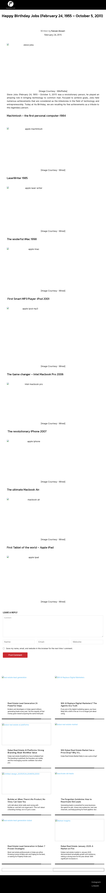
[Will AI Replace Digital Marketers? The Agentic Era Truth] (79, 687)
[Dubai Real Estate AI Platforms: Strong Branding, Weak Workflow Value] (26, 734)
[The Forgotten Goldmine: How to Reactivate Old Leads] (79, 783)
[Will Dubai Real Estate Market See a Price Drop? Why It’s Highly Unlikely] (79, 734)
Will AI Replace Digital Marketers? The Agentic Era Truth (79, 704)
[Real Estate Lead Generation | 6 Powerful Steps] (26, 687)
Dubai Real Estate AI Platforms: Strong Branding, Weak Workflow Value (26, 751)
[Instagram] (89, 882)
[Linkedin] (89, 885)
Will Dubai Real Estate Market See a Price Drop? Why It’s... (77, 751)
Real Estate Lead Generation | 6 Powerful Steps (22, 704)
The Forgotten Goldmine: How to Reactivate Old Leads (76, 800)
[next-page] (78, 869)
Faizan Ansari (58, 31)
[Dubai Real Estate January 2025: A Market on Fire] (79, 830)
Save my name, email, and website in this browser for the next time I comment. (39, 648)
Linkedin (95, 886)
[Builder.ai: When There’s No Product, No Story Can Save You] (26, 783)
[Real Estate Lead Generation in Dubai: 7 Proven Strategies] (26, 830)
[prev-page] (27, 869)
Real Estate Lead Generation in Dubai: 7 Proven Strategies (26, 847)
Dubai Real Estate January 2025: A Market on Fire (77, 847)
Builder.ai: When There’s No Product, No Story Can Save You (26, 800)
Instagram (96, 882)
